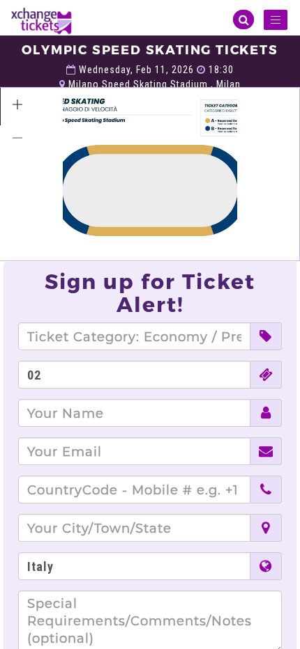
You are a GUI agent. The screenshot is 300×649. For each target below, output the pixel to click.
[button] (17, 104)
